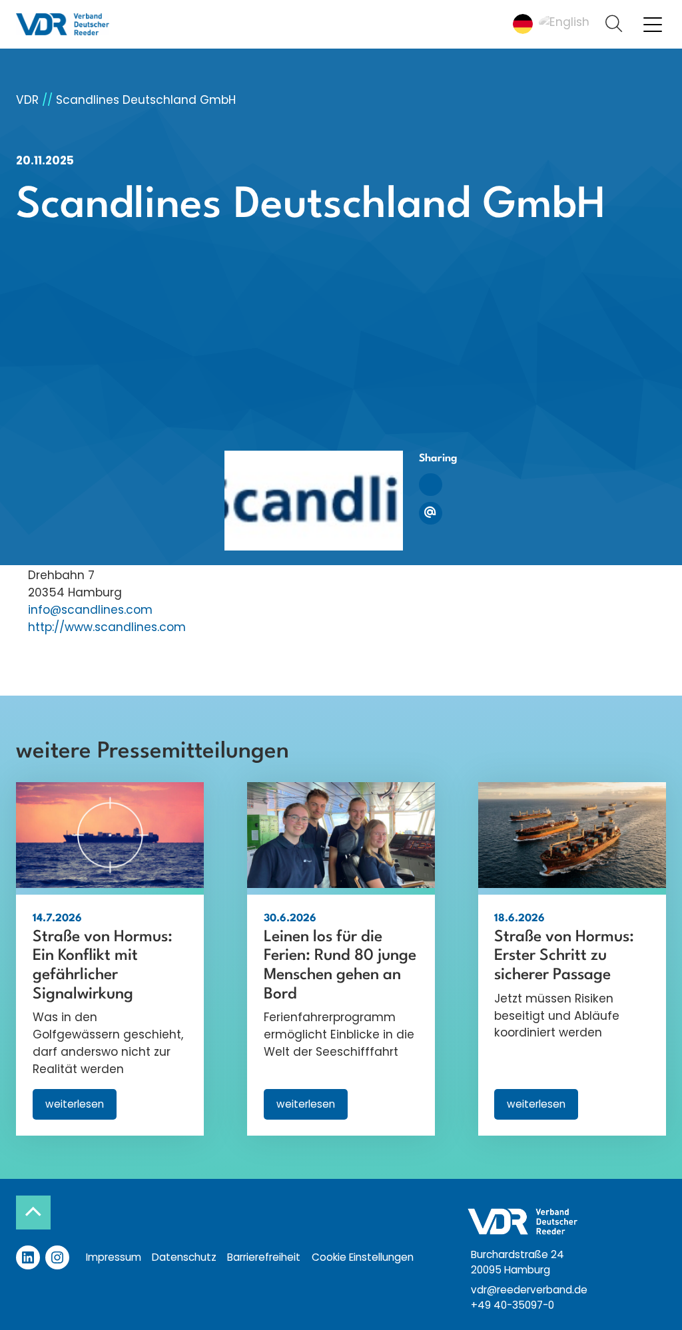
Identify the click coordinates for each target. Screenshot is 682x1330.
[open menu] (652, 24)
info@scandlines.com (90, 610)
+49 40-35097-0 (512, 1305)
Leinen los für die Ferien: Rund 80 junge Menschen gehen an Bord (340, 965)
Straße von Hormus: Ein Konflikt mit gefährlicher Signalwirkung (102, 965)
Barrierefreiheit (263, 1257)
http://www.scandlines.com (107, 627)
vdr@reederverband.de (529, 1290)
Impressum (113, 1257)
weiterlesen (81, 1108)
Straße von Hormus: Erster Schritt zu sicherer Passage (564, 956)
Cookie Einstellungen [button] (363, 1257)
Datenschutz (184, 1257)
